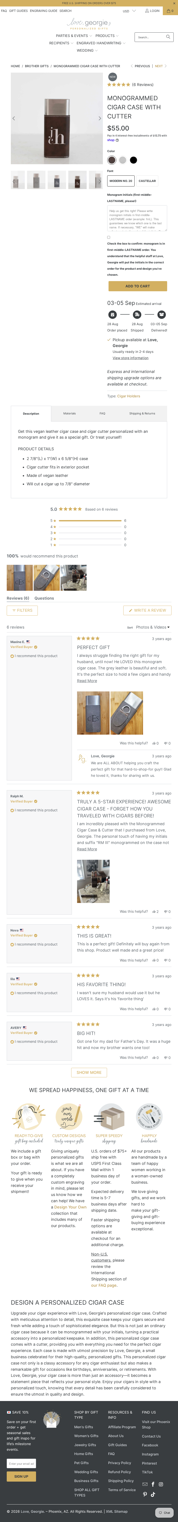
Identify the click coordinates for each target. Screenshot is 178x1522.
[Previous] (14, 118)
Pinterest (149, 1463)
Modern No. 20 (121, 181)
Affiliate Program (122, 1427)
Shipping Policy (121, 1481)
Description (31, 413)
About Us (116, 1436)
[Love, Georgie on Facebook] (153, 1484)
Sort (130, 627)
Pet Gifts (81, 1463)
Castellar (147, 181)
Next (159, 66)
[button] (74, 36)
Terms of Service (122, 1490)
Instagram (150, 1454)
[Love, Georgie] (89, 24)
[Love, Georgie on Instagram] (161, 1484)
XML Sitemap (117, 1511)
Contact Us (151, 1436)
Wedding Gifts (86, 1472)
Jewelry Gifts (85, 1445)
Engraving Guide (43, 11)
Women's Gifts (86, 1436)
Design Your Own (70, 1207)
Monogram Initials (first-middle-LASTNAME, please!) (129, 198)
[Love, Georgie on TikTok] (153, 1494)
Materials (69, 413)
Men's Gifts (83, 1427)
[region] (47, 578)
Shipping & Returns (142, 413)
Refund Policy (119, 1472)
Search (65, 11)
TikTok (147, 1472)
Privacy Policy (119, 1463)
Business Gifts (86, 1481)
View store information (130, 358)
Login (155, 11)
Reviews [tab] (18, 599)
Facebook (150, 1445)
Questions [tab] (44, 599)
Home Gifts (83, 1454)
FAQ (4, 11)
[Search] (168, 37)
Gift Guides (18, 11)
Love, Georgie (32, 1511)
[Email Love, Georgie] (145, 1484)
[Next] (99, 118)
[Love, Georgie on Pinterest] (145, 1494)
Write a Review (152, 611)
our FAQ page (104, 1285)
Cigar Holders (128, 396)
